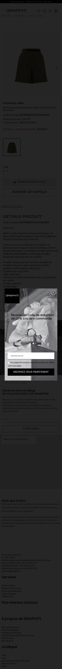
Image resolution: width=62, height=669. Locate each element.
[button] (53, 292)
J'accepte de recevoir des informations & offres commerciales (31, 364)
